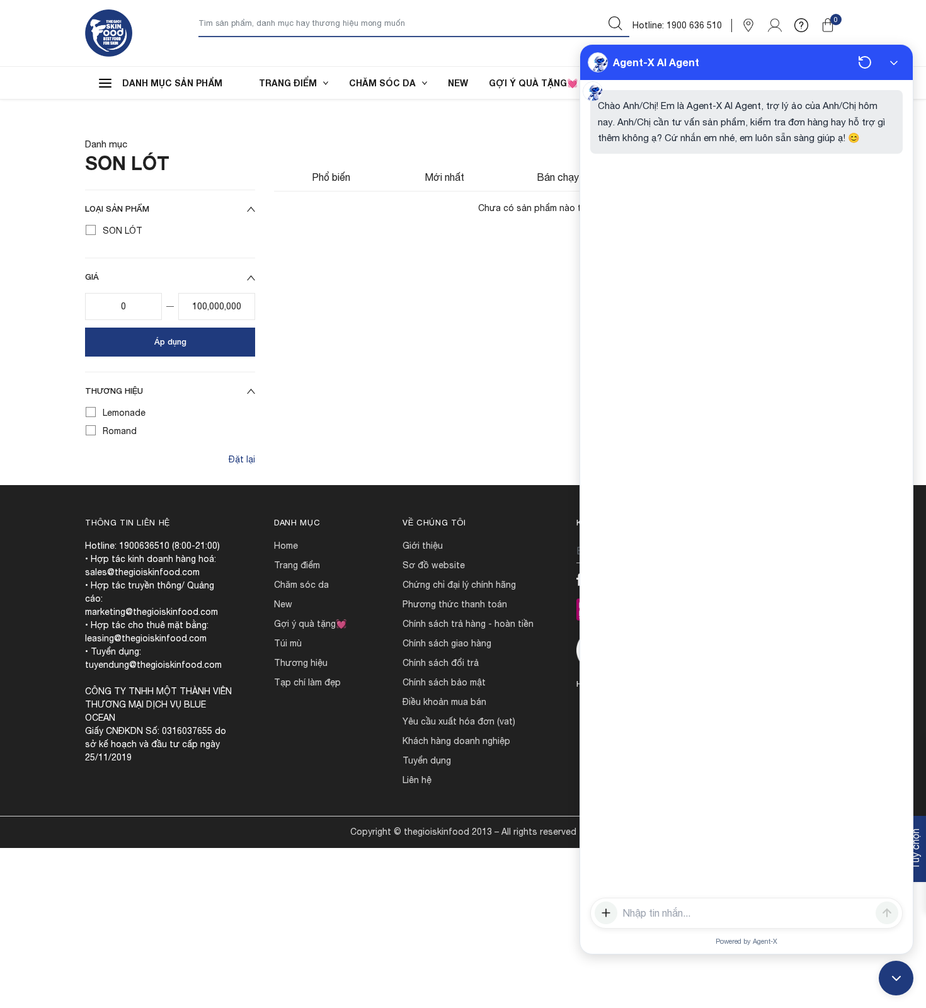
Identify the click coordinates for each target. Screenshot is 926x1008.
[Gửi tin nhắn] (887, 913)
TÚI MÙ (288, 643)
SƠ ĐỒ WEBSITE (434, 565)
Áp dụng (170, 341)
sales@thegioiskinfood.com (142, 572)
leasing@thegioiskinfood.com (146, 638)
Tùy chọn (915, 848)
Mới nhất (444, 177)
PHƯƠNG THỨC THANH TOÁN (455, 604)
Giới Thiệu (423, 546)
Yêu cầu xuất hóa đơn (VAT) (459, 721)
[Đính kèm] (606, 913)
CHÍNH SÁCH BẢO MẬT (444, 682)
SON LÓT (122, 231)
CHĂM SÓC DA (382, 82)
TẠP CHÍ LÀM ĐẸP (307, 682)
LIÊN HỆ (417, 780)
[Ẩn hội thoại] (894, 62)
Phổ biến (331, 177)
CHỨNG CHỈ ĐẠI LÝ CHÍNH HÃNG (459, 585)
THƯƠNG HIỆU (301, 663)
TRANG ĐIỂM (288, 82)
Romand (120, 431)
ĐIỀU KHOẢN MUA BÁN (444, 702)
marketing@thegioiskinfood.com (151, 612)
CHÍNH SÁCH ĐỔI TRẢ (441, 663)
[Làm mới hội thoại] (864, 62)
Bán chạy (558, 177)
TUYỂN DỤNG (427, 760)
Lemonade (124, 413)
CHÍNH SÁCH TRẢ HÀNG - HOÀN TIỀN (468, 624)
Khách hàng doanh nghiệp (456, 741)
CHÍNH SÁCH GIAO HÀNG (447, 643)
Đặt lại (242, 459)
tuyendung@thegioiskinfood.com (153, 665)
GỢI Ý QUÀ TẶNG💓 (533, 82)
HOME (286, 546)
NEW (458, 82)
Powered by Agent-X (746, 941)
